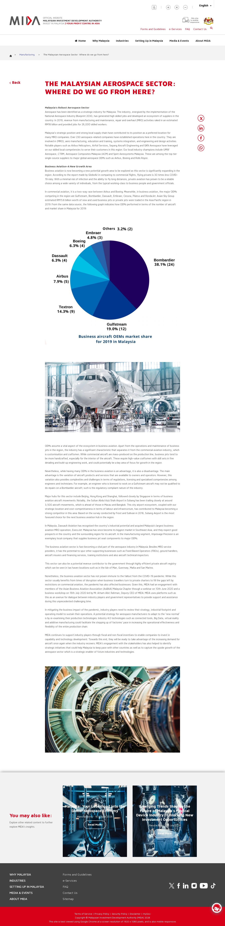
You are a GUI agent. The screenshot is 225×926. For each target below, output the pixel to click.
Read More (95, 824)
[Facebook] (201, 138)
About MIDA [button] (203, 40)
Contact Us (200, 29)
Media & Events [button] (179, 40)
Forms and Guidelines (153, 29)
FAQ (187, 29)
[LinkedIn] (201, 128)
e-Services (175, 29)
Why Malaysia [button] (100, 40)
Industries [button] (122, 40)
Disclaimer (135, 913)
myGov (147, 913)
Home (82, 40)
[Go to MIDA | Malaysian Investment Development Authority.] (12, 55)
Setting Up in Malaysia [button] (149, 40)
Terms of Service (83, 913)
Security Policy (119, 913)
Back (15, 82)
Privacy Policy (102, 913)
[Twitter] (201, 118)
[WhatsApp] (201, 148)
